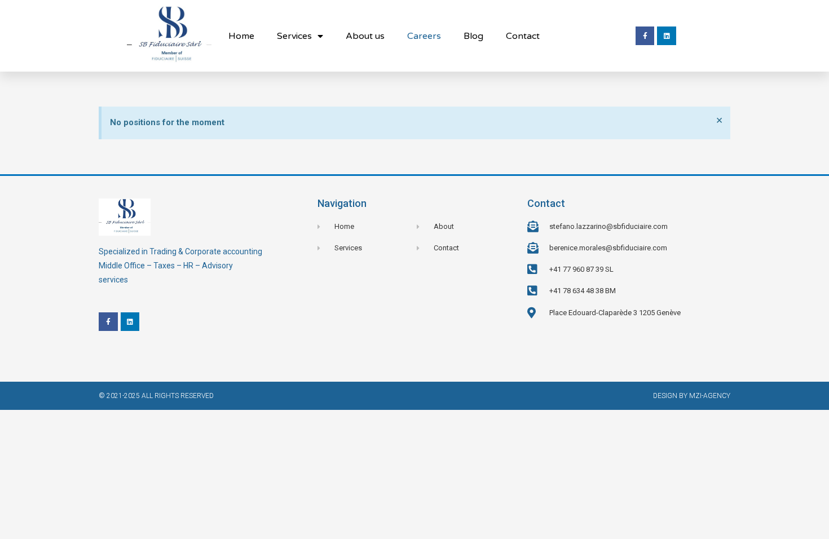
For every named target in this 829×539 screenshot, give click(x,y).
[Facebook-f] (645, 36)
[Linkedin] (666, 36)
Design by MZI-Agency (691, 396)
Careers (424, 36)
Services (294, 36)
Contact (523, 36)
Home (241, 36)
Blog (473, 36)
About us (365, 36)
